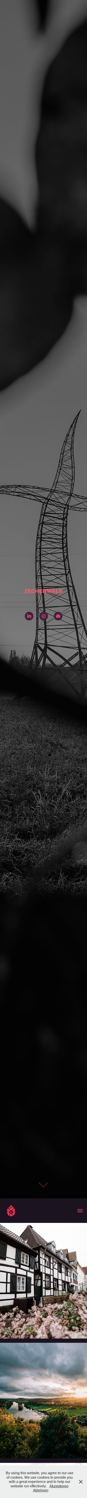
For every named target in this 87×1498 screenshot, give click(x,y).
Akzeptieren (59, 1486)
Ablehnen (40, 1490)
